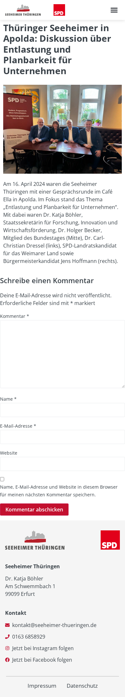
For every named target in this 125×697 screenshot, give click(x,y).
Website (8, 453)
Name (8, 399)
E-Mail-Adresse (18, 426)
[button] (114, 10)
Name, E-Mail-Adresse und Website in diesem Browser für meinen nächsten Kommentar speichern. (59, 491)
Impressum (42, 685)
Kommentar (14, 316)
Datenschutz (82, 685)
